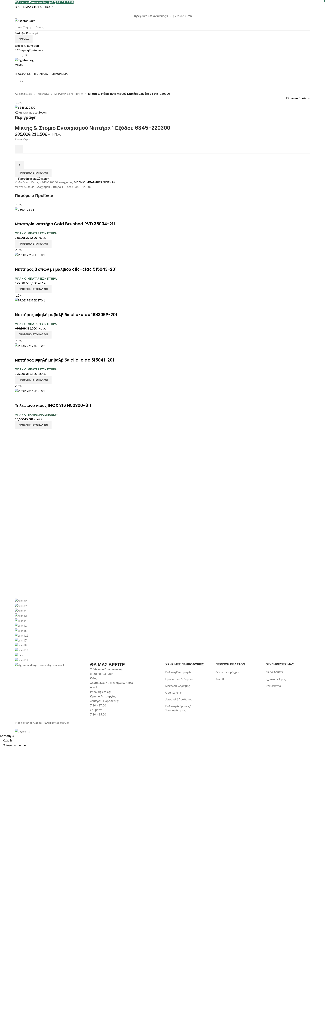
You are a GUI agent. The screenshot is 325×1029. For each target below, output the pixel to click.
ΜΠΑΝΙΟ (44, 93)
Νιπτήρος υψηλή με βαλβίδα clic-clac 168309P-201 (66, 315)
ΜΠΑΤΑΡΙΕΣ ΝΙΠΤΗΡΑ (69, 93)
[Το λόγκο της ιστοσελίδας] (25, 20)
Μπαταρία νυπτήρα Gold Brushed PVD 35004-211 (65, 224)
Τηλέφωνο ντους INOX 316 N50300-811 (53, 405)
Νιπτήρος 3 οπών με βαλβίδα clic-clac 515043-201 (66, 269)
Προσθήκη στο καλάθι (33, 172)
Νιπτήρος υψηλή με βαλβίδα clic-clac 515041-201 (64, 360)
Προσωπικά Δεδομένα (179, 679)
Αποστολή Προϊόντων (178, 699)
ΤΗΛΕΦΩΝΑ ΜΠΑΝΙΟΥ (43, 414)
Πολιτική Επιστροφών (178, 672)
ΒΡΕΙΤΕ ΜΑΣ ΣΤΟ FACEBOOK (34, 6)
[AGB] (162, 630)
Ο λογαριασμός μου (228, 672)
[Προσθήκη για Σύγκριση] (19, 216)
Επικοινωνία (273, 685)
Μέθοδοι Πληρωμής (177, 685)
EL (21, 80)
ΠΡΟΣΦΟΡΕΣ (274, 672)
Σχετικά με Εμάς (276, 679)
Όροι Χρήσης (173, 692)
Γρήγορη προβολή (29, 216)
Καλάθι (220, 679)
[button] (33, 244)
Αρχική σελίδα (24, 93)
